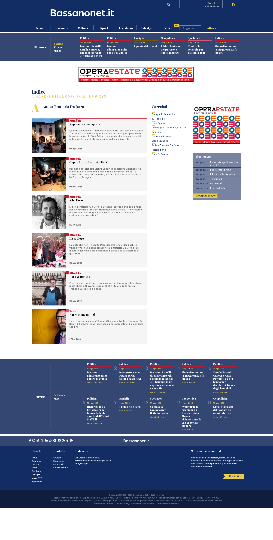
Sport (104, 28)
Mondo (57, 50)
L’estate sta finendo (220, 169)
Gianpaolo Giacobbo (163, 114)
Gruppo (57, 457)
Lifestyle (147, 28)
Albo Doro (76, 200)
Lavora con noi (60, 467)
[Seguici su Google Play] (71, 440)
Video (171, 27)
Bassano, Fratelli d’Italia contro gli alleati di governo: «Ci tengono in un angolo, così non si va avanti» (91, 54)
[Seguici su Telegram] (54, 440)
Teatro (74, 311)
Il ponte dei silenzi (145, 46)
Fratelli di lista (217, 188)
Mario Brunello (160, 141)
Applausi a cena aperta (84, 124)
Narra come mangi (82, 315)
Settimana (59, 395)
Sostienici (235, 476)
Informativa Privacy (103, 503)
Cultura (83, 28)
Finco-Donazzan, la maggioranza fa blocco (226, 49)
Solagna (156, 132)
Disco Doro (76, 238)
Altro (211, 28)
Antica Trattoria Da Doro (165, 145)
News (40, 28)
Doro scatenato (79, 277)
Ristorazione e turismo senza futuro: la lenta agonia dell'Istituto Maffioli (98, 413)
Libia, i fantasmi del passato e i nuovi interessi (171, 49)
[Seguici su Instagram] (33, 440)
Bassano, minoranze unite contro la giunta (117, 49)
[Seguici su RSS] (63, 440)
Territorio (125, 28)
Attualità (75, 121)
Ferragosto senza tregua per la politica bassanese (130, 375)
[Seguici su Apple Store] (68, 440)
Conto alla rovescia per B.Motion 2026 (197, 49)
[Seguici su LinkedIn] (46, 440)
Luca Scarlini (159, 123)
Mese (57, 398)
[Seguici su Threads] (37, 440)
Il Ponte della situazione (223, 174)
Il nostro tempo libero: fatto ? (224, 164)
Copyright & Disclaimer (142, 503)
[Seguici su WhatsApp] (50, 440)
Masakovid (216, 183)
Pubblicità (58, 464)
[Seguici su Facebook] (30, 440)
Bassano (58, 43)
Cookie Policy (122, 503)
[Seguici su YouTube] (59, 440)
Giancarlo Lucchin (162, 136)
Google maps (81, 463)
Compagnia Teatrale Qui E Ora (169, 127)
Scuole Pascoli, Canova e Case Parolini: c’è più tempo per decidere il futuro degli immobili (224, 380)
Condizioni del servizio (167, 503)
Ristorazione (159, 149)
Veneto (58, 47)
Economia (61, 28)
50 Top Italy (158, 118)
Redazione (58, 461)
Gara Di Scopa (160, 154)
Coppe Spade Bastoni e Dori (88, 162)
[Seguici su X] (42, 440)
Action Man (216, 179)
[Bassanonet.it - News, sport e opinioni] (83, 12)
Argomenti (190, 28)
